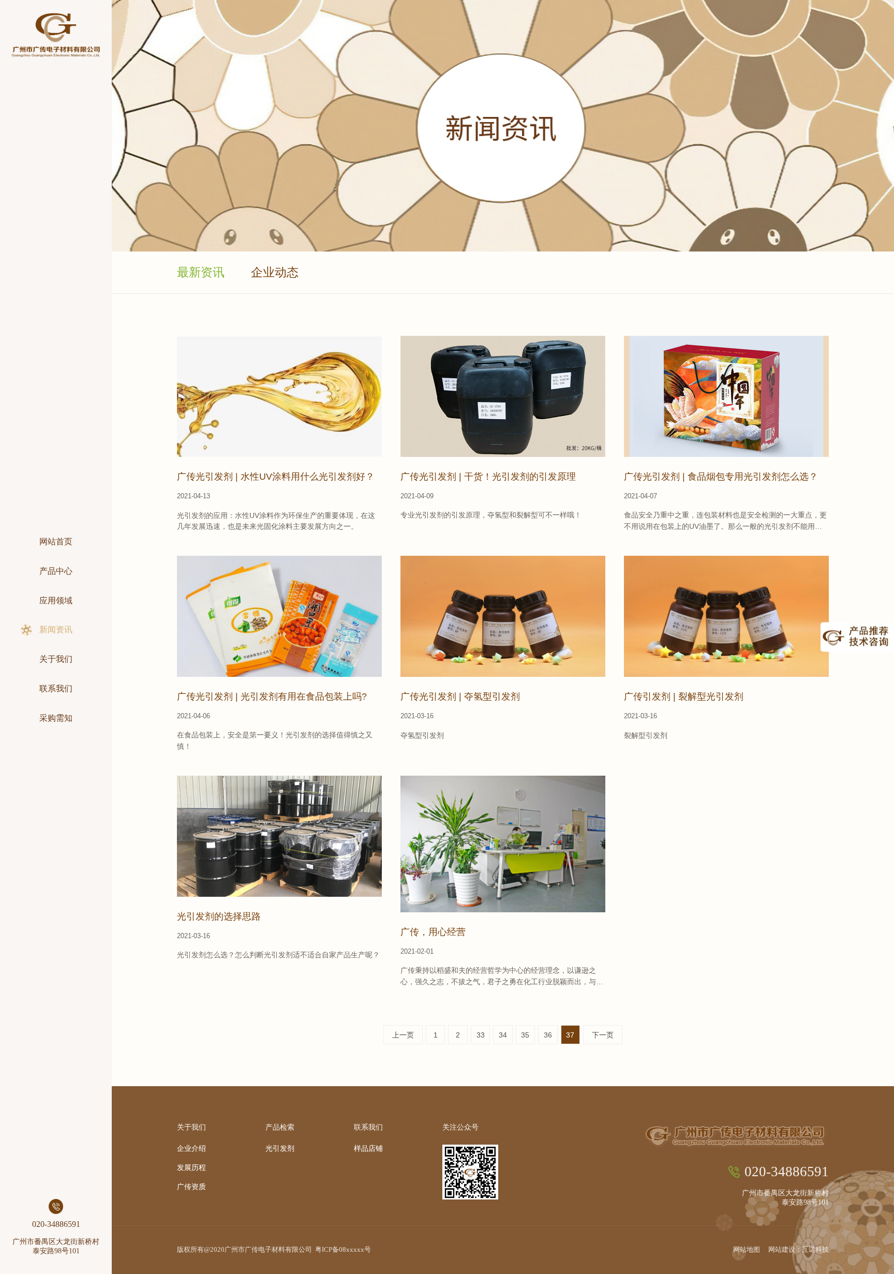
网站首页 (55, 541)
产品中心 (55, 571)
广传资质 (191, 1187)
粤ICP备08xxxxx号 (343, 1249)
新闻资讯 (55, 629)
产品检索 (279, 1127)
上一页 (403, 1035)
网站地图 (746, 1249)
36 (548, 1035)
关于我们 (55, 659)
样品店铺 (368, 1148)
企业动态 (275, 272)
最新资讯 (201, 272)
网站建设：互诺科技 (798, 1249)
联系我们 (55, 688)
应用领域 (55, 600)
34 (503, 1035)
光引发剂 (279, 1148)
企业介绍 (191, 1148)
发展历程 (191, 1168)
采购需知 (55, 718)
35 (525, 1035)
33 (480, 1035)
